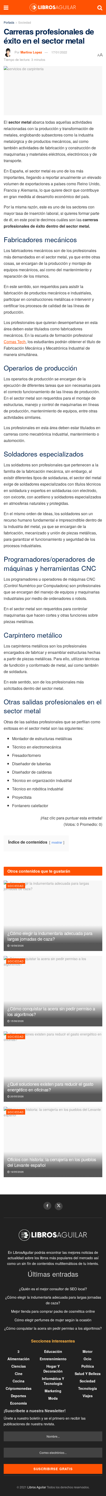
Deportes (18, 1395)
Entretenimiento (53, 1358)
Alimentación (18, 1358)
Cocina (18, 1380)
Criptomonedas (19, 1388)
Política (87, 1366)
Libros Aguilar (36, 1487)
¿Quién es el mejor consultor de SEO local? (53, 1288)
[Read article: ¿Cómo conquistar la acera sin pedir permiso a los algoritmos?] (53, 991)
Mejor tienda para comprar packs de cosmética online (53, 1311)
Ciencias (18, 1366)
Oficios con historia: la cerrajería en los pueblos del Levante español (51, 1162)
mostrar (57, 842)
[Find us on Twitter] (59, 1206)
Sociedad (24, 22)
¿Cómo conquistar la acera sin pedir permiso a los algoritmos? (51, 1011)
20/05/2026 (17, 1096)
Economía (18, 1403)
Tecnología (87, 1388)
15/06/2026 (17, 1021)
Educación (53, 1351)
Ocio (87, 1358)
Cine (18, 1373)
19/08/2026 (17, 945)
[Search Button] (99, 7)
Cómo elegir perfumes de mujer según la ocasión (53, 1319)
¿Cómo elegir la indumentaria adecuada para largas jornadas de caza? (49, 936)
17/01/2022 (59, 52)
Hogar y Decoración (53, 1369)
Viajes (88, 1395)
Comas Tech (15, 341)
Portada (9, 22)
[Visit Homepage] (53, 7)
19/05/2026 (17, 1171)
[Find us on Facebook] (47, 1206)
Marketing (53, 1390)
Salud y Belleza (88, 1373)
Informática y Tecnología (53, 1381)
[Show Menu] (6, 7)
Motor (87, 1351)
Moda (53, 1398)
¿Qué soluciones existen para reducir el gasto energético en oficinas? (50, 1087)
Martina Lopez (31, 52)
